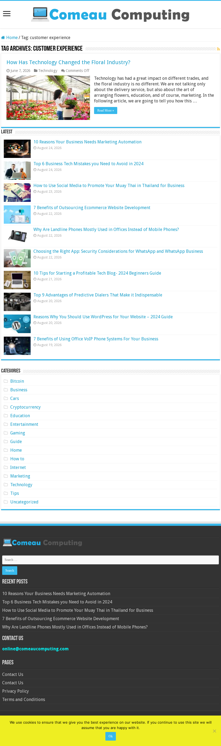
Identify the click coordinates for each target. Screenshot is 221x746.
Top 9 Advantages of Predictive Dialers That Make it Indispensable (97, 295)
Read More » (105, 110)
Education (20, 415)
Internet (18, 467)
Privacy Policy (15, 691)
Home (11, 37)
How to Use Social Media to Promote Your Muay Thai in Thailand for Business (108, 185)
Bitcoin (17, 381)
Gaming (17, 433)
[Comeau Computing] (110, 13)
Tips (14, 493)
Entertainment (24, 424)
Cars (14, 398)
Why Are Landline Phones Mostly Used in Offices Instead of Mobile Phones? (106, 229)
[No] (214, 731)
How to (17, 458)
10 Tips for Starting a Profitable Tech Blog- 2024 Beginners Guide (97, 273)
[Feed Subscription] (218, 49)
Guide (16, 441)
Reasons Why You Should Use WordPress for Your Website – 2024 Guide (103, 316)
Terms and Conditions (23, 699)
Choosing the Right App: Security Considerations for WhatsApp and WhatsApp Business (118, 251)
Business (18, 389)
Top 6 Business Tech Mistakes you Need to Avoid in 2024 (88, 163)
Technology (47, 70)
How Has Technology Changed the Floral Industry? (68, 62)
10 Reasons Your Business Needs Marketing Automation (87, 141)
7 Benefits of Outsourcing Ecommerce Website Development (91, 207)
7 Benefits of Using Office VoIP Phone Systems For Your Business (95, 338)
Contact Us (12, 674)
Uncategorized (24, 502)
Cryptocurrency (25, 407)
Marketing (20, 476)
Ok (111, 736)
